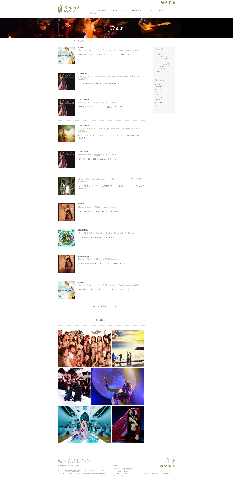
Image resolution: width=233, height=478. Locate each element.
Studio (160, 10)
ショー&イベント (163, 66)
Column (113, 10)
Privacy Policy (120, 475)
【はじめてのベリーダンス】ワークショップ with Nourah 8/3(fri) (108, 50)
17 (98, 306)
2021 (156, 97)
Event (124, 10)
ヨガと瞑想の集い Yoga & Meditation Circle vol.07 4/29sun (106, 233)
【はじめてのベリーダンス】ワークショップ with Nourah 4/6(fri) (108, 285)
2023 (156, 92)
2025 (156, 87)
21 (109, 306)
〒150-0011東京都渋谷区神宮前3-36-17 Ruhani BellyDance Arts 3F (81, 471)
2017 (156, 108)
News (92, 10)
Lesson (102, 10)
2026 (156, 84)
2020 (156, 100)
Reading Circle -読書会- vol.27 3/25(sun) (97, 259)
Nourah (149, 10)
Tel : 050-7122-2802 (65, 473)
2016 (156, 110)
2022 (156, 95)
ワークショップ (163, 69)
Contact (92, 13)
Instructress (136, 10)
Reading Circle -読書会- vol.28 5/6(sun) (96, 207)
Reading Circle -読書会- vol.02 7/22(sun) (97, 102)
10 (94, 306)
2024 (156, 89)
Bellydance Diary (163, 56)
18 (101, 306)
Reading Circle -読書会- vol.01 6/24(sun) (97, 155)
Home (60, 41)
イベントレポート (164, 58)
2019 (156, 102)
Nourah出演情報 (163, 64)
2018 (156, 105)
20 (106, 306)
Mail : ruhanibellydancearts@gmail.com (91, 473)
